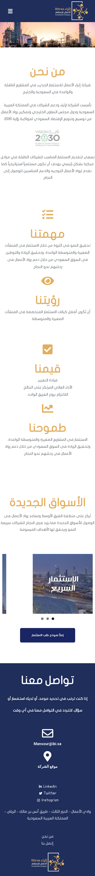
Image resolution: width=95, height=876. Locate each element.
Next (86, 582)
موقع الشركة (48, 766)
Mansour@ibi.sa (47, 744)
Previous (8, 582)
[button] (47, 635)
